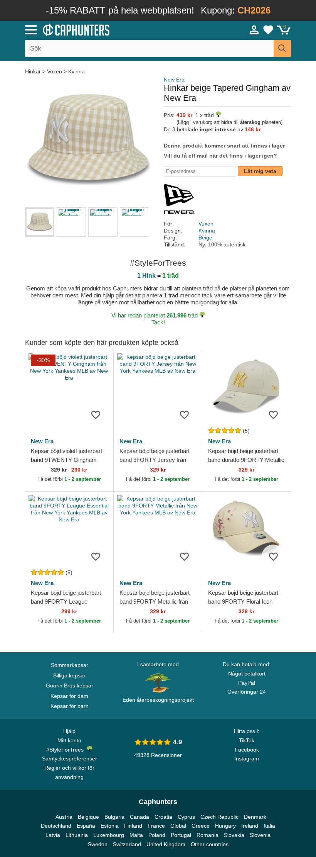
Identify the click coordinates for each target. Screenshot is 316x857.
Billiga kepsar (69, 675)
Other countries (210, 844)
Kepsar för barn (69, 706)
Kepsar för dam (69, 696)
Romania (208, 835)
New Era (174, 79)
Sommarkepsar (69, 665)
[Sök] (282, 48)
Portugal (181, 835)
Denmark (255, 817)
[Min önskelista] (268, 30)
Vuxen (54, 71)
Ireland (249, 826)
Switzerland (127, 844)
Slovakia (234, 835)
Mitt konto (69, 740)
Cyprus (186, 817)
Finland (133, 826)
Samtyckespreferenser (69, 758)
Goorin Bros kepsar (69, 685)
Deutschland (56, 826)
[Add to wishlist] (96, 414)
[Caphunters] (100, 29)
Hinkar (33, 71)
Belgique (88, 817)
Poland (156, 835)
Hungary (225, 826)
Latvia (52, 835)
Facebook (247, 750)
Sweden (98, 844)
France (156, 826)
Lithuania (77, 835)
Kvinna (76, 71)
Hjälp (69, 731)
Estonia (110, 826)
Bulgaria (114, 817)
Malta (136, 835)
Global (178, 826)
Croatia (163, 817)
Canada (139, 817)
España (86, 826)
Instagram (246, 758)
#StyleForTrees (66, 750)
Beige (205, 237)
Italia (269, 826)
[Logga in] (254, 30)
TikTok (246, 740)
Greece (201, 826)
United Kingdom (165, 844)
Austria (63, 817)
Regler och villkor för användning (69, 772)
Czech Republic (219, 817)
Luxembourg (108, 835)
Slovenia (260, 835)
